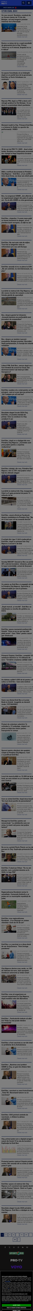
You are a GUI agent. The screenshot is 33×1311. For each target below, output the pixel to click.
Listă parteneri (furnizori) (6, 1302)
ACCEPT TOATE (16, 1305)
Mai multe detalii (7, 1281)
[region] (16, 1291)
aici (8, 1288)
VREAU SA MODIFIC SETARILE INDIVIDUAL (16, 1307)
